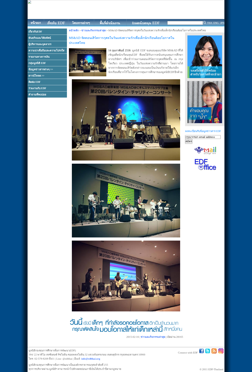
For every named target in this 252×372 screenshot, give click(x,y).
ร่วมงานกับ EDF (37, 88)
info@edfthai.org (90, 358)
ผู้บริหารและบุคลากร (40, 44)
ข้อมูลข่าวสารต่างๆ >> (41, 69)
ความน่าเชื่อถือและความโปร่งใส (46, 50)
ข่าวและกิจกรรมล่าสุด (93, 30)
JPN (222, 22)
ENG (216, 22)
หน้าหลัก (74, 30)
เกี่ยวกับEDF (35, 31)
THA (209, 22)
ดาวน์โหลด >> (36, 75)
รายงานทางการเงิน (39, 56)
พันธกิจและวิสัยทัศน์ (40, 37)
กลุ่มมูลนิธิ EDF (37, 63)
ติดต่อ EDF (35, 81)
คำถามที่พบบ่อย (37, 94)
